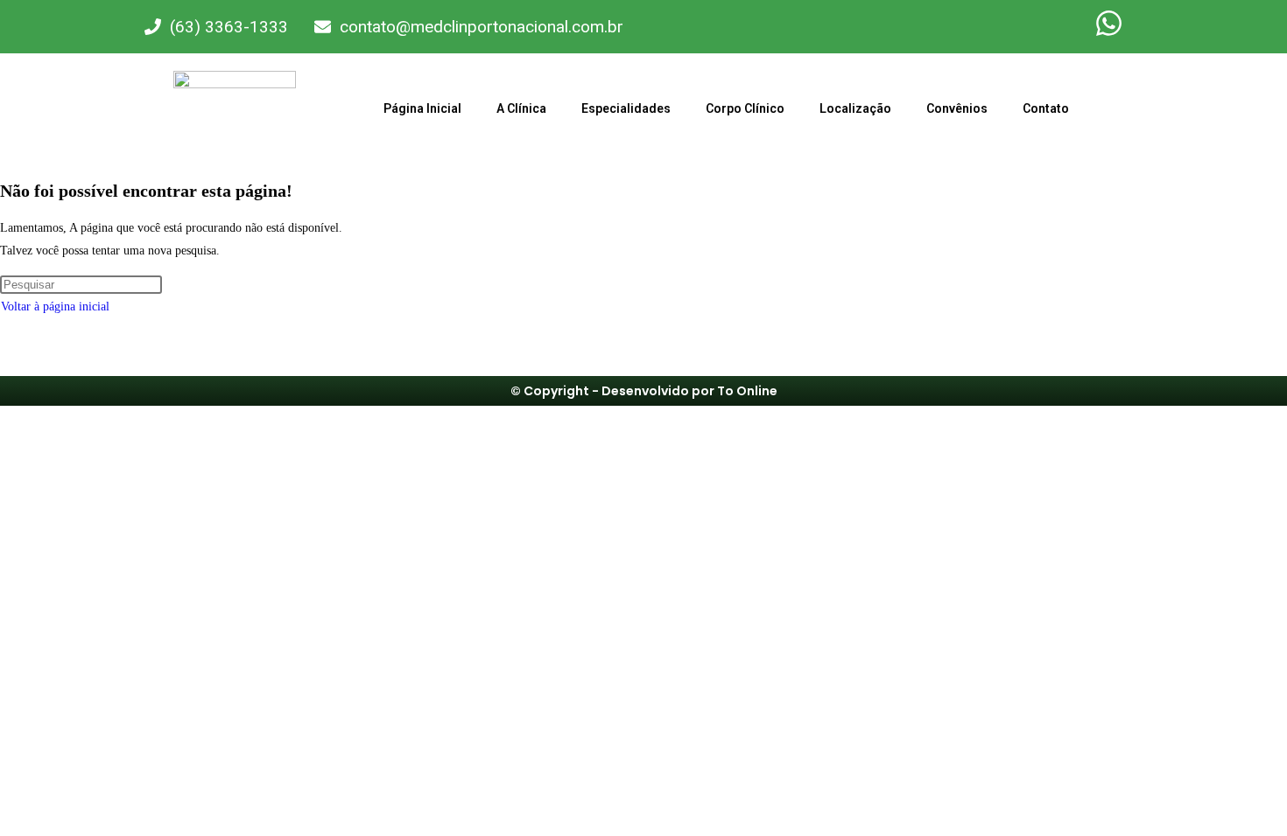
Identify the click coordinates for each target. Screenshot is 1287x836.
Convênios (957, 108)
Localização (855, 108)
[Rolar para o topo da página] (5, 416)
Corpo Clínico (745, 108)
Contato (1046, 108)
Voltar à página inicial (55, 306)
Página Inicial (422, 108)
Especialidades (626, 108)
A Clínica (521, 108)
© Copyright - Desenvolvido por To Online (643, 391)
